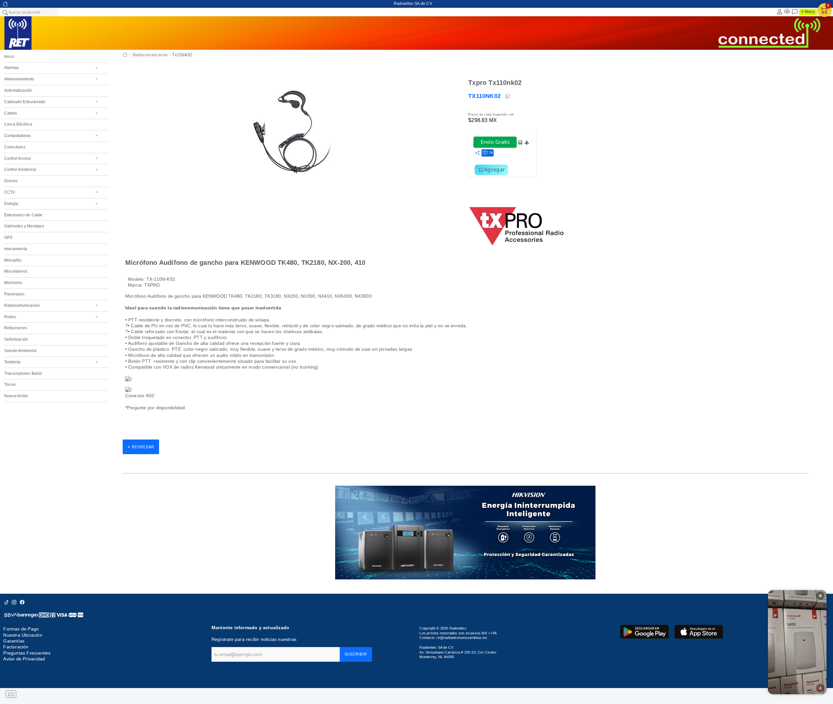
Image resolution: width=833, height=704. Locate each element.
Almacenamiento (51, 79)
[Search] (5, 12)
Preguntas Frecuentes (26, 653)
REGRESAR (141, 446)
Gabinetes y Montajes (24, 226)
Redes (51, 317)
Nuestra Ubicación (22, 635)
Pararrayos (14, 294)
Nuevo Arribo (16, 396)
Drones (11, 181)
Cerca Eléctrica (18, 124)
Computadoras (51, 135)
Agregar (494, 169)
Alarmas (51, 67)
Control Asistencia (51, 169)
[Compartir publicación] (477, 153)
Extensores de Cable (23, 215)
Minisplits (12, 260)
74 (491, 152)
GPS (8, 237)
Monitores (13, 282)
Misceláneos (15, 271)
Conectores (14, 147)
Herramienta (15, 249)
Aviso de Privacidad (24, 658)
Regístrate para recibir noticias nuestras (254, 639)
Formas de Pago (21, 628)
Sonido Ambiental (20, 350)
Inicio (9, 56)
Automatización (18, 90)
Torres (10, 384)
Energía (51, 203)
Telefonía (51, 362)
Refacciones (15, 328)
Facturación (15, 646)
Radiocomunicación (51, 305)
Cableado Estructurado (51, 102)
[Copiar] (507, 96)
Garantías (13, 640)
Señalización (16, 339)
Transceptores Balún (23, 373)
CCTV (51, 192)
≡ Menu (808, 11)
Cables (51, 113)
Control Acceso (51, 158)
